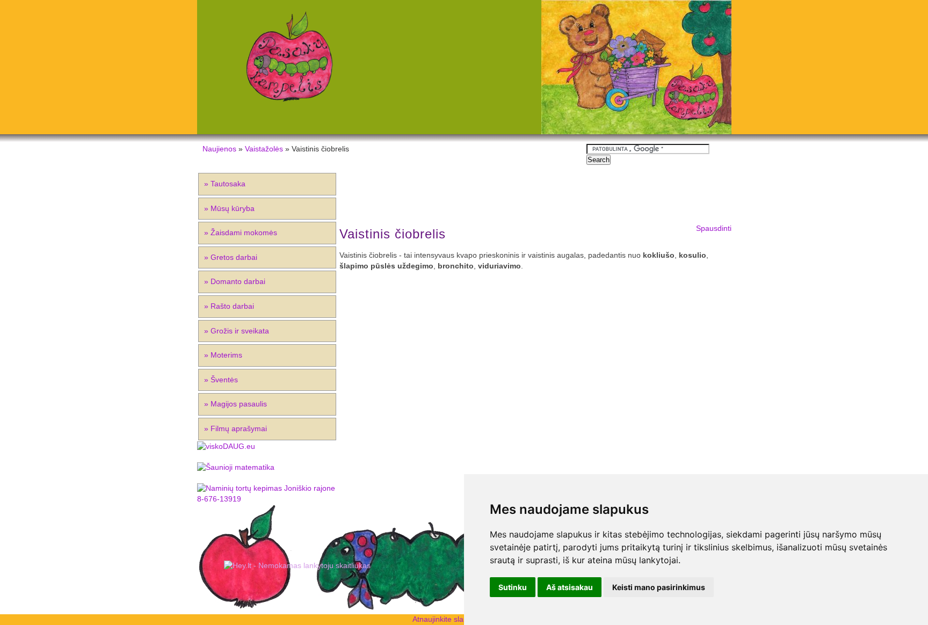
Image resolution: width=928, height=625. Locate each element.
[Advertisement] (460, 67)
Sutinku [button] (512, 587)
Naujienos (219, 148)
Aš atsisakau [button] (569, 587)
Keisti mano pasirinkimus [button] (658, 587)
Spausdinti (713, 228)
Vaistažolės (264, 148)
